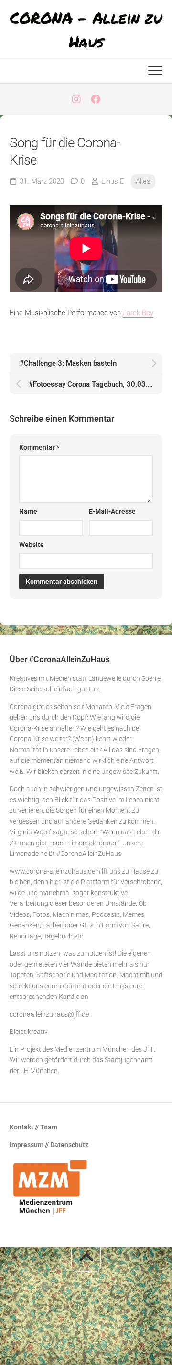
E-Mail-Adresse (112, 511)
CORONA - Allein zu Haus (86, 29)
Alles (143, 181)
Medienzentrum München (92, 1049)
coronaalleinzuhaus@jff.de (49, 1014)
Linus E (112, 181)
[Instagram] (76, 99)
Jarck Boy (138, 313)
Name (28, 511)
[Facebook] (95, 99)
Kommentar (39, 447)
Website (31, 544)
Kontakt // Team (33, 1127)
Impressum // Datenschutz (49, 1145)
